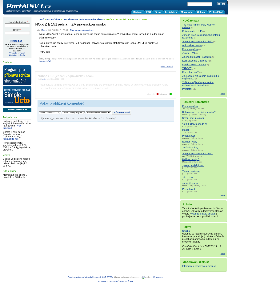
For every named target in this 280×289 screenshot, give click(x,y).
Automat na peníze (192, 45)
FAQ (148, 12)
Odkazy (201, 12)
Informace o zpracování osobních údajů (115, 281)
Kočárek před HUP (192, 31)
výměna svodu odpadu (194, 64)
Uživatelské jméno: (17, 22)
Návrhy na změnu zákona (92, 19)
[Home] (50, 12)
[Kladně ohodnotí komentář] (171, 94)
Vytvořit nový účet (17, 53)
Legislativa (171, 12)
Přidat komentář (167, 66)
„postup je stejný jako (193, 165)
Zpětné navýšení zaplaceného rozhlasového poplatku (198, 83)
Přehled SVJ (216, 12)
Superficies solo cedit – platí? (197, 41)
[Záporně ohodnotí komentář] (157, 94)
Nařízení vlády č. (190, 159)
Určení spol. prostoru (193, 118)
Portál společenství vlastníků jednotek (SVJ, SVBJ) (90, 277)
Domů (41, 19)
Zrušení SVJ (188, 53)
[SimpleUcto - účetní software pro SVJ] (17, 96)
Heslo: (17, 30)
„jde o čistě (188, 177)
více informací (12, 127)
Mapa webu (187, 12)
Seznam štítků (45, 61)
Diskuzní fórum (53, 19)
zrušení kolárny (190, 147)
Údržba (186, 231)
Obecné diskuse (70, 19)
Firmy (158, 12)
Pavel (44, 30)
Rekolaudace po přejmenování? (199, 112)
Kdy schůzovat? (190, 72)
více (223, 93)
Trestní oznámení (191, 171)
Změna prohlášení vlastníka (196, 57)
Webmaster (158, 277)
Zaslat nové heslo (17, 55)
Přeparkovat (188, 135)
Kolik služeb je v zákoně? (195, 60)
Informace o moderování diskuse (199, 266)
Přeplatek (187, 89)
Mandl (185, 130)
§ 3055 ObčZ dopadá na (194, 124)
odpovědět (151, 94)
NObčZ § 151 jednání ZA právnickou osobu (66, 76)
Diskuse (137, 12)
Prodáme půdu (190, 49)
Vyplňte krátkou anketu (203, 213)
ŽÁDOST (186, 68)
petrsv (44, 79)
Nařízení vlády (189, 141)
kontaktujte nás (10, 139)
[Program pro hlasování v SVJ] (17, 75)
